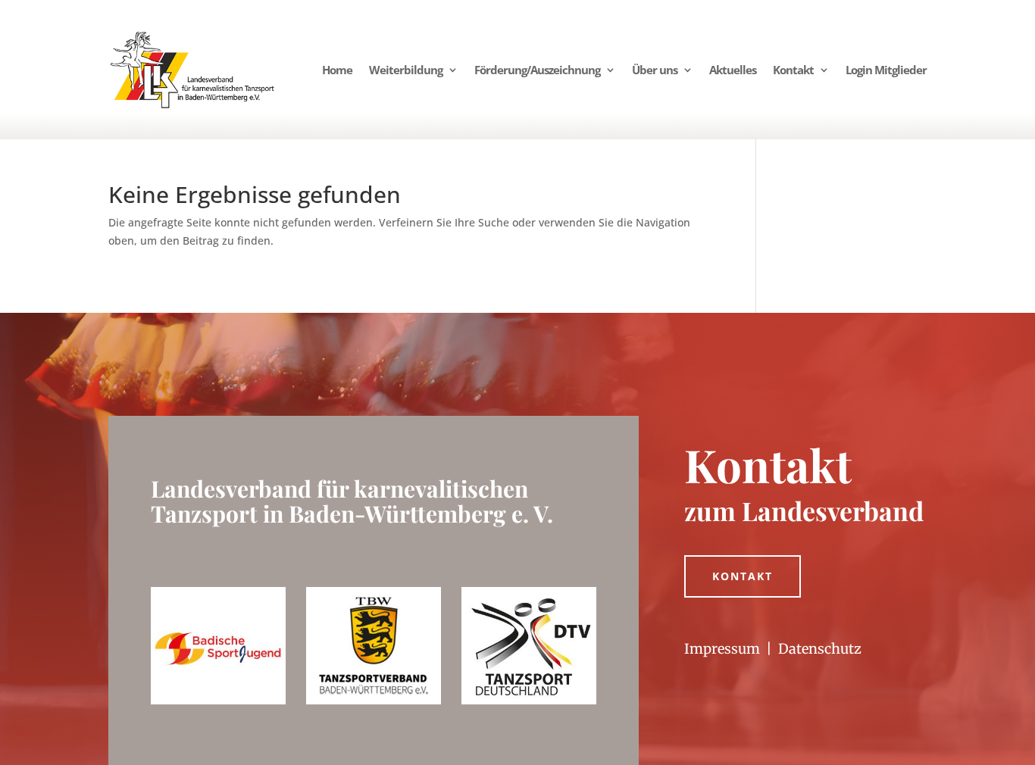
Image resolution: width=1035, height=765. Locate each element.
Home (337, 69)
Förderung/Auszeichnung (537, 69)
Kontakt (793, 69)
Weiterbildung (405, 69)
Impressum (722, 648)
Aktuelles (732, 69)
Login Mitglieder (886, 69)
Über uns (654, 69)
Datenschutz (819, 648)
